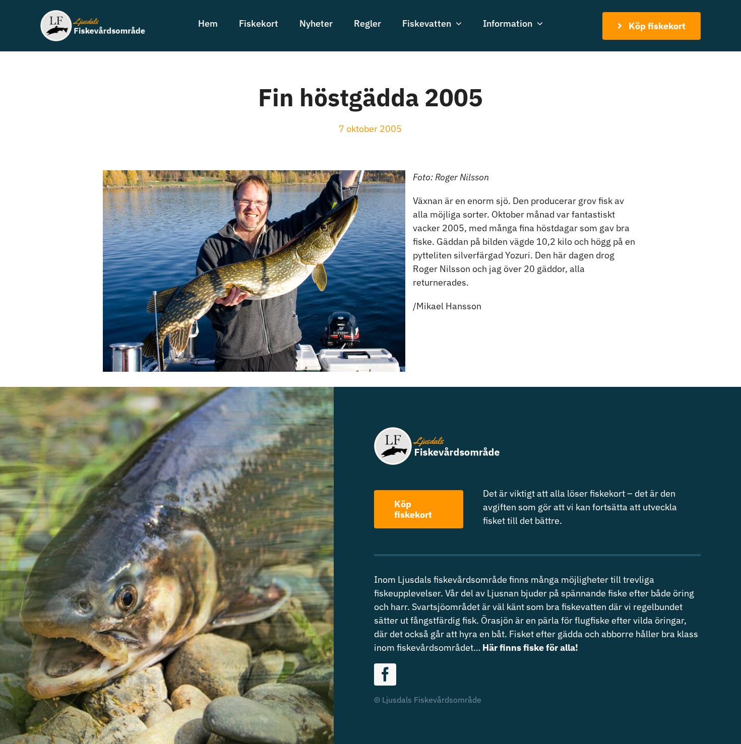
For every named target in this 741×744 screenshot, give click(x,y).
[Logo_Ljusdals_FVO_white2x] (93, 14)
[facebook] (385, 674)
